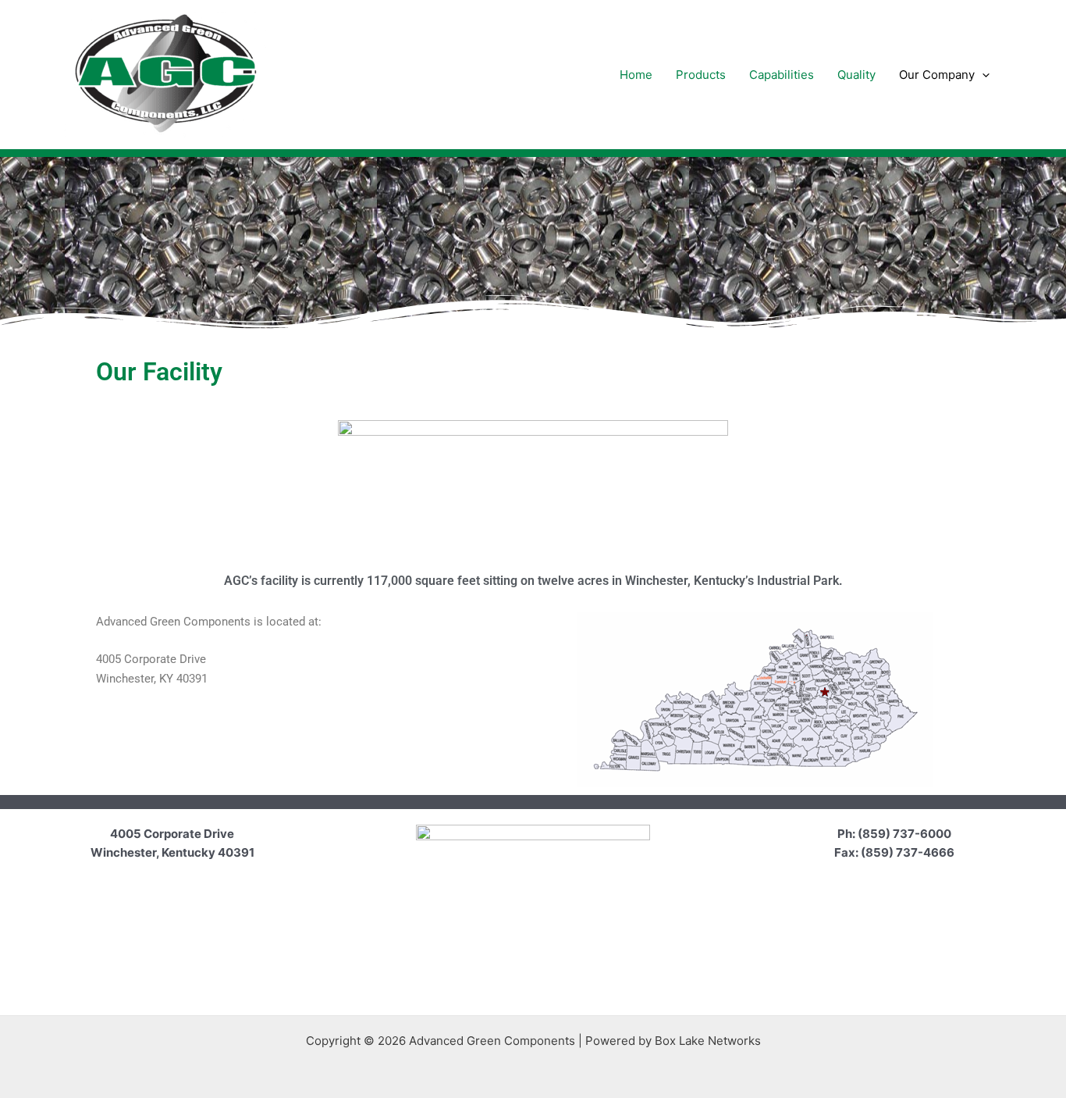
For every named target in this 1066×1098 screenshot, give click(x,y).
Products (701, 74)
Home (636, 74)
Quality (856, 74)
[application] (982, 74)
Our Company (937, 74)
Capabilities (781, 74)
